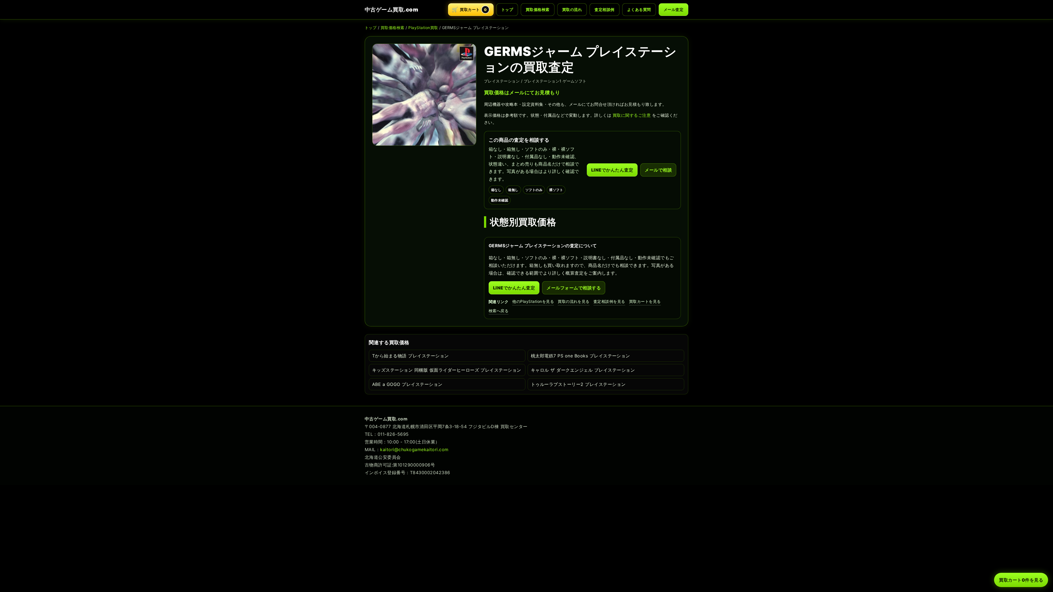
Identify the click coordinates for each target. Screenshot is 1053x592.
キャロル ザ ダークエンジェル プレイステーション (583, 370)
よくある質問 (639, 9)
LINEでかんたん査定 (612, 170)
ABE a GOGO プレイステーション (407, 384)
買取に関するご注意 (632, 115)
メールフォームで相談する (574, 288)
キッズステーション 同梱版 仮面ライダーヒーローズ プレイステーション (446, 370)
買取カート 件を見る (1021, 580)
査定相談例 (604, 9)
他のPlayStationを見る (533, 301)
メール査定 (673, 9)
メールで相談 (658, 170)
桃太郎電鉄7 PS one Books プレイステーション (580, 355)
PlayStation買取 (423, 27)
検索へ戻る (498, 310)
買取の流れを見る (574, 301)
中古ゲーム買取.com (391, 9)
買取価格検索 (538, 9)
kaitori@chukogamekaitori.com (414, 449)
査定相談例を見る (609, 301)
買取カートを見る (645, 301)
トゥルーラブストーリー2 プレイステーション (578, 384)
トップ (507, 9)
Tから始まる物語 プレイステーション (410, 355)
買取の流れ (572, 9)
